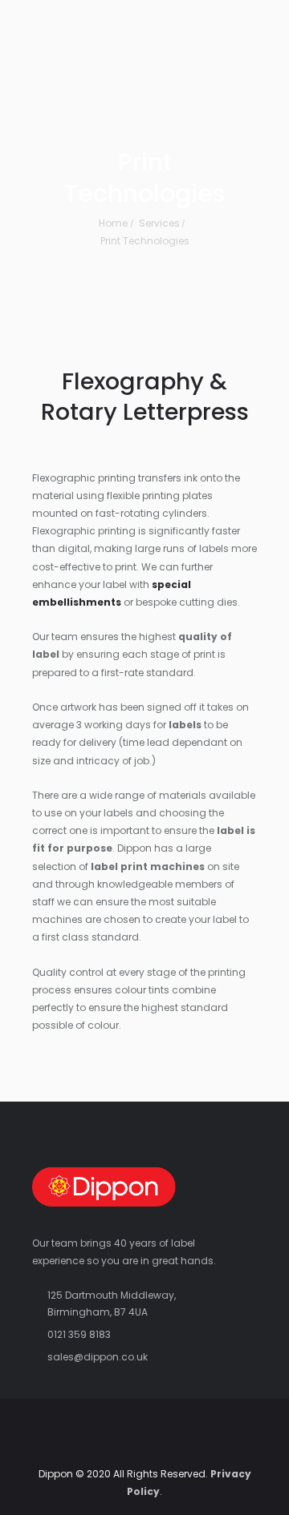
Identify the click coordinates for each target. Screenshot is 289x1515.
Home (113, 223)
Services (159, 223)
